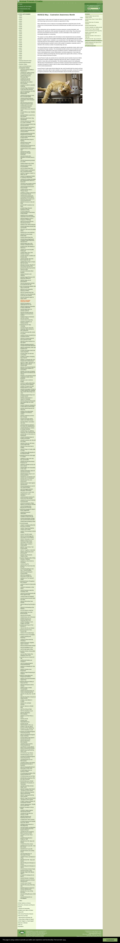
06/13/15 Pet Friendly (25, 615)
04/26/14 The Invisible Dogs (27, 633)
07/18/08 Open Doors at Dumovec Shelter (26, 771)
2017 (21, 30)
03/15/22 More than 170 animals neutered (26, 310)
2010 (21, 42)
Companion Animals (25, 68)
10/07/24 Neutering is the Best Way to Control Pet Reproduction (27, 92)
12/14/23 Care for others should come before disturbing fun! (28, 184)
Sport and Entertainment (25, 66)
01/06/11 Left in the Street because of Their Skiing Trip (27, 727)
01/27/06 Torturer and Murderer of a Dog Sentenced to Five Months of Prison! (27, 829)
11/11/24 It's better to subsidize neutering (27, 85)
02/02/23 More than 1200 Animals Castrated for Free (26, 244)
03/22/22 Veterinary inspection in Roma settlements (27, 307)
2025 (21, 16)
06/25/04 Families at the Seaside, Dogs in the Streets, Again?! (27, 872)
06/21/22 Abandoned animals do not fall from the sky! (27, 284)
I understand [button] (110, 940)
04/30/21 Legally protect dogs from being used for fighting (27, 383)
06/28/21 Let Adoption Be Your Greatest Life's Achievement (27, 360)
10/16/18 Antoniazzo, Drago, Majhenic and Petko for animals (27, 503)
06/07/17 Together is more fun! (27, 550)
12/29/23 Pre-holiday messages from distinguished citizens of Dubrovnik (28, 180)
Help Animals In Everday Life (25, 917)
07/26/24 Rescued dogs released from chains (26, 106)
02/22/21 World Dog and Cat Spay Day (93, 30)
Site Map (89, 9)
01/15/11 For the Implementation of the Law (26, 724)
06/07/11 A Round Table (26, 709)
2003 (21, 55)
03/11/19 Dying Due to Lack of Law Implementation (27, 486)
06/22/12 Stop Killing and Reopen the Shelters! (26, 676)
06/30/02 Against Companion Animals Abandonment (27, 888)
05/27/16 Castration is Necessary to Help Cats (26, 575)
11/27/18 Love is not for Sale (27, 492)
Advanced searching (95, 9)
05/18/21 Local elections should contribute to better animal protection (28, 377)
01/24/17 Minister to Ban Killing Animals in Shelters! (27, 558)
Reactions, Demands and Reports (27, 905)
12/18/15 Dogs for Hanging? (27, 596)
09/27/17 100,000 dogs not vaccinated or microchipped (27, 536)
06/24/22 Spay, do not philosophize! (25, 281)
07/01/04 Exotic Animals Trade (27, 869)
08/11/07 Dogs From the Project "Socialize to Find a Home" (27, 799)
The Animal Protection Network (26, 914)
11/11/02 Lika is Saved (25, 883)
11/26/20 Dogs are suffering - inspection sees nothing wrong (27, 431)
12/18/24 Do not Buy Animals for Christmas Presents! (27, 73)
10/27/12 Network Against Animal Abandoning (26, 664)
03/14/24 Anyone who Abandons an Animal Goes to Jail (27, 157)
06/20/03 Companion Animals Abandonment (27, 880)
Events (20, 906)
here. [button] (64, 940)
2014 (21, 35)
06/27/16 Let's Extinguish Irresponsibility (26, 572)
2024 (21, 17)
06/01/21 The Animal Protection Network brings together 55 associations (27, 368)
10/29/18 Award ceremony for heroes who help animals (27, 497)
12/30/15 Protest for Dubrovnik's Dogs (28, 585)
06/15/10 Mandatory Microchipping (25, 741)
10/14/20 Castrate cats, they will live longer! (28, 441)
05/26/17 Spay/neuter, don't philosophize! (26, 552)
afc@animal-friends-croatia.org (95, 933)
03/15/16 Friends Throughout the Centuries (27, 582)
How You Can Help (23, 915)
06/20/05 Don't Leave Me (26, 849)
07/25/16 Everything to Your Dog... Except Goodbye (27, 569)
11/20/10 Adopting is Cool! (26, 729)
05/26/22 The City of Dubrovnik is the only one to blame (27, 295)
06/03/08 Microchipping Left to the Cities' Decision (27, 778)
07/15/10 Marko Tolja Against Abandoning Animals (27, 738)
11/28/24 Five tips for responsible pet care (25, 79)
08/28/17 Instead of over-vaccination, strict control (26, 541)
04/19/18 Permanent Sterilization (25, 513)
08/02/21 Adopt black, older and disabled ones (28, 348)
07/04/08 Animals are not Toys (27, 776)
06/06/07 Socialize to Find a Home (27, 808)
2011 (21, 41)
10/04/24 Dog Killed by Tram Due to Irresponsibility (27, 96)
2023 (21, 19)
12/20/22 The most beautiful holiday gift (27, 250)
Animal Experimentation (25, 62)
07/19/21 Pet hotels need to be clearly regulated (27, 351)
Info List (20, 924)
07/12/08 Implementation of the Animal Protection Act (27, 774)
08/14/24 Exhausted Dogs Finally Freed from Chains (26, 103)
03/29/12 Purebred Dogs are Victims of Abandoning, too (27, 691)
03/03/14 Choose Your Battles (27, 634)
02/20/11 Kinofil (24, 718)
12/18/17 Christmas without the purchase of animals (27, 525)
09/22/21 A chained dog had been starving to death (27, 339)
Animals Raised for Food (25, 60)
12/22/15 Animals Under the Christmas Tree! (27, 591)
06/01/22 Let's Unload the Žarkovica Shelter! (26, 290)
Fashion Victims (23, 64)
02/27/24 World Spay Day (26, 168)
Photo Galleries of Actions (25, 903)
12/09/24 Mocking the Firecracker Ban (25, 76)
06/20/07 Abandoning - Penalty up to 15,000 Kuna (27, 805)
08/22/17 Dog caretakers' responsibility (26, 544)
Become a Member (23, 922)
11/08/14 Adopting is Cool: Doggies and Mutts (26, 622)
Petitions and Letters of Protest (26, 910)
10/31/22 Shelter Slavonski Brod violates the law (26, 259)
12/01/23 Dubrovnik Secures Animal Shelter (27, 187)
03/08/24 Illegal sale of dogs (27, 163)
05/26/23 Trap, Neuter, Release (27, 224)
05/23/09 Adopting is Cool (26, 754)
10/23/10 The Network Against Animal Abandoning (27, 732)
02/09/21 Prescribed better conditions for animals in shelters (26, 413)
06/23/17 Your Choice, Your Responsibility (27, 547)
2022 (21, 21)
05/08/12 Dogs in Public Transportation (26, 688)
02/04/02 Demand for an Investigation (26, 897)
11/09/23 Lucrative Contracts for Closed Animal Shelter (28, 193)
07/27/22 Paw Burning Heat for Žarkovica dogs (27, 268)
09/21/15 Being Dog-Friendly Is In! (27, 605)
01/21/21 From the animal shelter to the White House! (26, 419)
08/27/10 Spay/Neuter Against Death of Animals (27, 735)
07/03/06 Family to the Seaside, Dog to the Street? (27, 822)
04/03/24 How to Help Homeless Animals (25, 143)
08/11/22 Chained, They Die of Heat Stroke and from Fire (27, 265)
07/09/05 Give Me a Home (26, 844)
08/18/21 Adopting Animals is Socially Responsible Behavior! (27, 345)
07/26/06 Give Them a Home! (27, 819)
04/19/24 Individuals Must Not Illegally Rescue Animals (27, 134)
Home (20, 4)
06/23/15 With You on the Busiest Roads (26, 613)
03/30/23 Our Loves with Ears (27, 232)
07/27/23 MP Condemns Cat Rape (27, 205)
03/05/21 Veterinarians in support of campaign (26, 398)
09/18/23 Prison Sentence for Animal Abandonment (27, 199)
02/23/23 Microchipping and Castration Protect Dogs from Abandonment (27, 240)
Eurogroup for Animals (39, 936)
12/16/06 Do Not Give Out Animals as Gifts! (26, 814)
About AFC (21, 912)
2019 (21, 26)
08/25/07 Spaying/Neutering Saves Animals (27, 795)
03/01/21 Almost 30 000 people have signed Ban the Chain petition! (27, 402)
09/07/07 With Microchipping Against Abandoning (27, 792)
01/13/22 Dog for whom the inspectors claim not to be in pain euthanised (27, 329)
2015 (21, 33)
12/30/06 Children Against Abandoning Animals (26, 811)
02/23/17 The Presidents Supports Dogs (26, 555)
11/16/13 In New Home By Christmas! (26, 640)
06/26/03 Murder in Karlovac (27, 878)
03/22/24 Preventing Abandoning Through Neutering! (25, 153)
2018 (21, 28)
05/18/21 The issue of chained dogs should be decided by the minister (27, 373)
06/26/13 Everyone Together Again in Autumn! (27, 643)
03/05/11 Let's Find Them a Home (26, 716)
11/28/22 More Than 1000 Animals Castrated (26, 253)
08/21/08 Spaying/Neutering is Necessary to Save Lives (27, 767)
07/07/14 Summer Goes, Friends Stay (26, 630)
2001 (21, 59)
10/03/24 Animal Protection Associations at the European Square (27, 100)
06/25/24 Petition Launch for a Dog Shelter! (27, 115)
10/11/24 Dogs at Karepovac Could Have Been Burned (27, 88)
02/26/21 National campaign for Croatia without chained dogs (27, 406)
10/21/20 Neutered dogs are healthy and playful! (27, 437)
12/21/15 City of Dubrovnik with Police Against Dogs (27, 594)
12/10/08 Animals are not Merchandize (26, 760)
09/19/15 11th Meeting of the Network (27, 608)
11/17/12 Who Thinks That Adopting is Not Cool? (26, 654)
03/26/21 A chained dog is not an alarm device (27, 395)
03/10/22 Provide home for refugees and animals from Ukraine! (26, 314)
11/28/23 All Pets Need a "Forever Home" (26, 190)
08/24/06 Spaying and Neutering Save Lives (25, 817)
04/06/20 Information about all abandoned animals (27, 471)
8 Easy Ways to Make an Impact (26, 919)
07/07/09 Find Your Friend (26, 753)
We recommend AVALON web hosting (93, 11)
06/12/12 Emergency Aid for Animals (27, 685)
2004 (21, 53)
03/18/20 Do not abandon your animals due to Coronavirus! (27, 477)
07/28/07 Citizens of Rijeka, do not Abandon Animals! (27, 802)
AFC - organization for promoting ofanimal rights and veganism (93, 6)
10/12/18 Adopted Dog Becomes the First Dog (25, 507)
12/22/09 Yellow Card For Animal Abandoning (26, 744)
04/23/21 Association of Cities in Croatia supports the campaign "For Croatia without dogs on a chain (28, 391)
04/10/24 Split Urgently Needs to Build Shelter (27, 137)
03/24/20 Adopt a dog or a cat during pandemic (27, 474)
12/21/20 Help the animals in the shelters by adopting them (27, 425)
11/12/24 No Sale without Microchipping (26, 82)
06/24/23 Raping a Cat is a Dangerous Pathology (26, 219)
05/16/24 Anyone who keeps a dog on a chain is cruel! (27, 128)
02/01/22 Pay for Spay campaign (92, 29)
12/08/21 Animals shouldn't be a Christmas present (28, 336)
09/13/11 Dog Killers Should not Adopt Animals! (28, 697)
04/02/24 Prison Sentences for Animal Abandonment (27, 146)
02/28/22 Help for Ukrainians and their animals (27, 317)
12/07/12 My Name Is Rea (26, 649)
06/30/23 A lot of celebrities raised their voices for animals (27, 216)
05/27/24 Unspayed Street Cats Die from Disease (27, 125)
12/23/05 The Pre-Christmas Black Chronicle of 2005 (27, 832)
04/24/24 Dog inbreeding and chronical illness (27, 131)
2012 (21, 39)
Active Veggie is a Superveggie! (26, 921)
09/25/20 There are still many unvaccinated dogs (27, 444)
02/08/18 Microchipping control (27, 521)
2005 (21, 51)
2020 (21, 24)
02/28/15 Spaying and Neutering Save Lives (25, 619)
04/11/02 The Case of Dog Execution (26, 891)
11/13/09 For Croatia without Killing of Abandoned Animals (27, 747)
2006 (21, 50)
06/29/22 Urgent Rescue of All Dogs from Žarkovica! (27, 278)
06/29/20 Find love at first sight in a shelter (27, 456)
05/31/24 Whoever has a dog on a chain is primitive (27, 122)
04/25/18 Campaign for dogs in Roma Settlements (27, 510)
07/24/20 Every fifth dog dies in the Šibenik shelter (27, 453)
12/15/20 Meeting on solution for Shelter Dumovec (27, 428)
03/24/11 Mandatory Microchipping (25, 713)
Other (21, 900)
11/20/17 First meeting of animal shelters (28, 532)
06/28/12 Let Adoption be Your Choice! (27, 667)
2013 (21, 37)
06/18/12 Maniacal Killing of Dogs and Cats (27, 682)
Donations (21, 926)
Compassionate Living (24, 8)
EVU (33, 936)
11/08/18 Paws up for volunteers (25, 494)
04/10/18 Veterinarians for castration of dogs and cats (26, 516)
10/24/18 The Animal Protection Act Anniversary (27, 500)
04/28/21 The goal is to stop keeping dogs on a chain (27, 387)
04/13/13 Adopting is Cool (26, 647)
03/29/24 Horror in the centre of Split (27, 149)
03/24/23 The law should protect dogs (26, 235)
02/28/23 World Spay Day (26, 237)
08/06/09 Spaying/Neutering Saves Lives (27, 750)
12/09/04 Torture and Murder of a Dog (27, 857)
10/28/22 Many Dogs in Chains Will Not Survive (27, 262)
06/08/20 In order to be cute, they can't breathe (27, 459)
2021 (21, 23)
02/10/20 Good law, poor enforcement (26, 480)
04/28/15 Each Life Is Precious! (27, 617)
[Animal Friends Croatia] (30, 1)
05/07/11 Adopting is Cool (26, 711)
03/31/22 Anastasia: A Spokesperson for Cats (25, 304)
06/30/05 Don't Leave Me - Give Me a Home (27, 846)
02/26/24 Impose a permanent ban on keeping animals (27, 170)
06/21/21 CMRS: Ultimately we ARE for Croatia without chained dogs (27, 364)
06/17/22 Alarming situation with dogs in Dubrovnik (28, 287)
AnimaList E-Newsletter (24, 908)
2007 (21, 48)
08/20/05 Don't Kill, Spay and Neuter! (27, 841)
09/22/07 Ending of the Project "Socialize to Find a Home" (27, 789)
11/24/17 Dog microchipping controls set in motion (27, 529)
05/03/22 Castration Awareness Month (25, 301)
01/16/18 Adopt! (24, 523)
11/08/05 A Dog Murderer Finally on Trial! (26, 838)
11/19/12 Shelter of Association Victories (27, 651)
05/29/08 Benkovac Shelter (26, 781)
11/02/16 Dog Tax (24, 564)
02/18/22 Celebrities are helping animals (26, 322)
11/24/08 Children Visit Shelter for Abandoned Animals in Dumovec (27, 764)
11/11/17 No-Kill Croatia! (26, 534)
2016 (21, 32)
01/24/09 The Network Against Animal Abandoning (27, 757)
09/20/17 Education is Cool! (27, 539)
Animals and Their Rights (25, 6)
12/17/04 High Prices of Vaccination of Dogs (26, 854)
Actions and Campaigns (24, 14)
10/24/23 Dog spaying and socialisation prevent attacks (27, 196)
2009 (21, 44)
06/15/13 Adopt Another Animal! (27, 645)
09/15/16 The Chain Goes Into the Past (27, 566)
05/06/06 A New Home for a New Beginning (26, 825)
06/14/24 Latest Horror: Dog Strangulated (27, 119)
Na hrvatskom (99, 3)
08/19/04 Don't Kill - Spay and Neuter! (93, 38)
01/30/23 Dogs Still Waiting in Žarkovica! (27, 247)
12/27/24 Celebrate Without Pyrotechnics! (27, 70)
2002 (21, 57)
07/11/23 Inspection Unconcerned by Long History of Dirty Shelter (27, 212)
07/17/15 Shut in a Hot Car (26, 610)
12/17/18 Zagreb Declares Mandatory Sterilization (26, 489)
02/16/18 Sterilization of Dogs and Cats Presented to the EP (27, 519)
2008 (21, 46)
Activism (21, 11)
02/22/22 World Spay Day (26, 320)
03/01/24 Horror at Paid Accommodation (26, 166)
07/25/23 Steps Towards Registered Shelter (26, 208)
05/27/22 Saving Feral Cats (26, 292)
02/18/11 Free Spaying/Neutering (24, 721)
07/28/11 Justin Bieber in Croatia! (26, 700)
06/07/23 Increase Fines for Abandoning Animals (26, 222)
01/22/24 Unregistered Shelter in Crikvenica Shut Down (27, 177)
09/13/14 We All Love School (27, 628)
